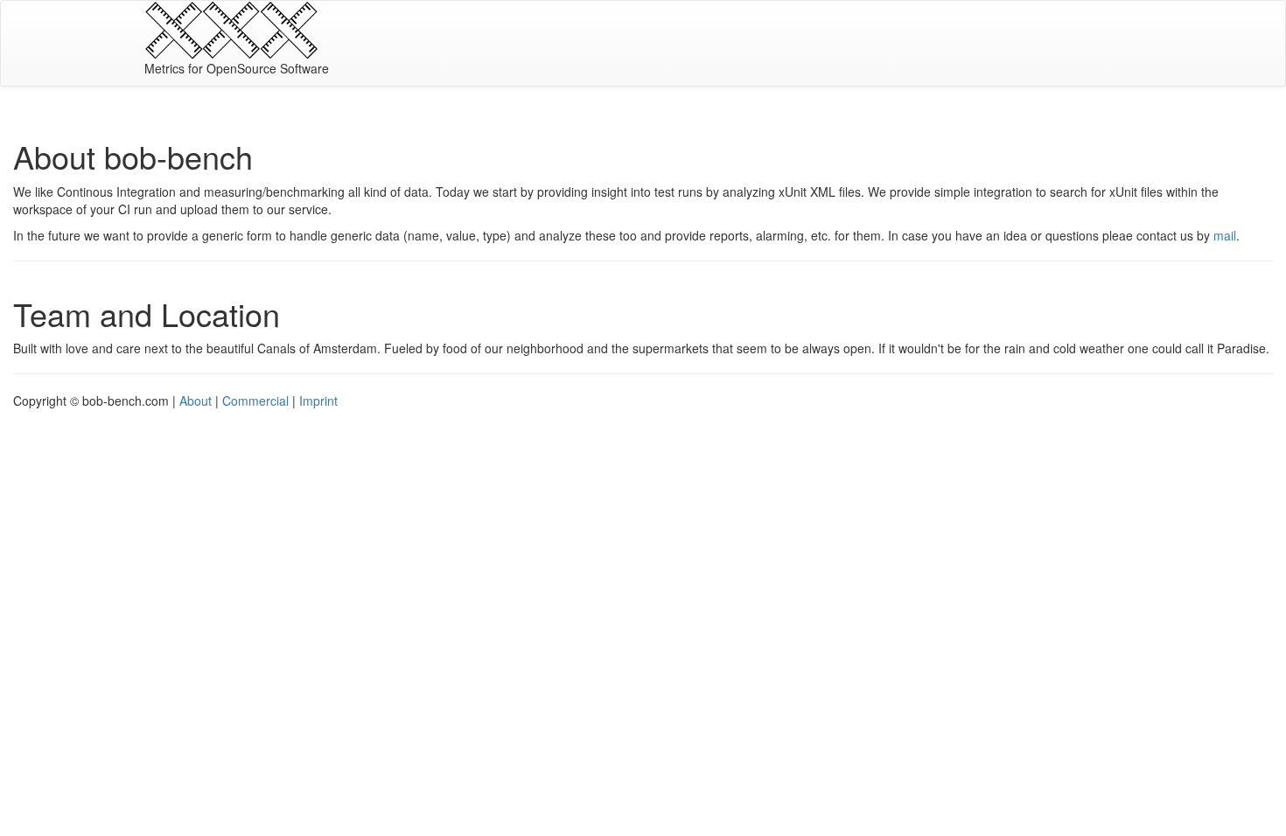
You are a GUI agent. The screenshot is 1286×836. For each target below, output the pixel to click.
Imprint (318, 400)
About (195, 400)
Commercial (255, 400)
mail (1224, 235)
